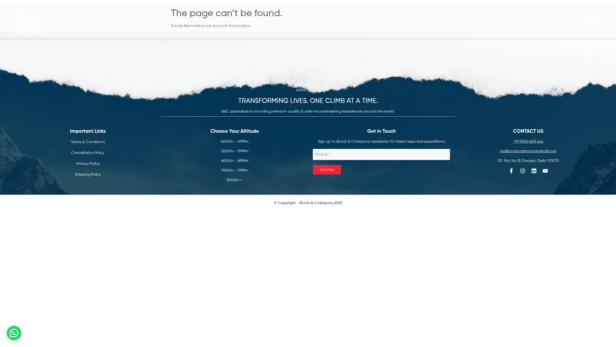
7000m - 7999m (234, 171)
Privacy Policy (88, 164)
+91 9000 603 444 (528, 142)
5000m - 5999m (235, 151)
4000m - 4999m (235, 142)
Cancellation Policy (87, 153)
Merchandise (530, 22)
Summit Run (466, 22)
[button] (588, 22)
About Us (392, 22)
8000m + (235, 180)
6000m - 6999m (234, 161)
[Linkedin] (534, 171)
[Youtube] (545, 171)
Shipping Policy (88, 175)
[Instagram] (522, 171)
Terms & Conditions (88, 142)
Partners (498, 22)
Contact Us (560, 22)
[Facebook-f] (511, 171)
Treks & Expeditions (425, 22)
